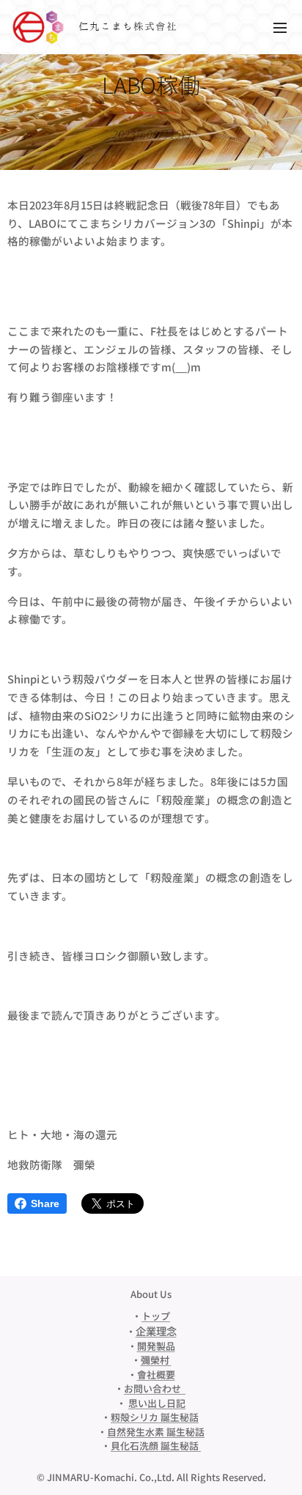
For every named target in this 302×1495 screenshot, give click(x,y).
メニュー (280, 27)
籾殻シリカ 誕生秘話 (155, 1417)
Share (45, 1203)
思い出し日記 (156, 1403)
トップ (155, 1316)
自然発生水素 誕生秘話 (156, 1432)
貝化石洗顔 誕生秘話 (156, 1446)
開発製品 (156, 1346)
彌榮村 (156, 1360)
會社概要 (156, 1374)
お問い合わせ (154, 1388)
